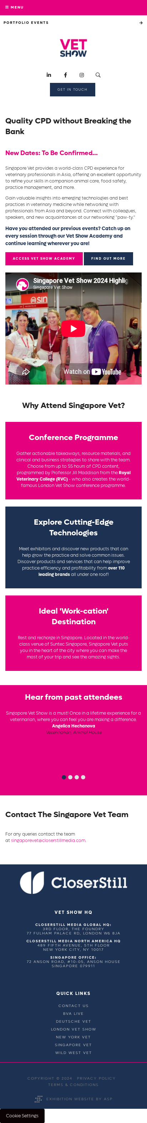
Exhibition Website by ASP (79, 1099)
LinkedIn (49, 75)
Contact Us (74, 1005)
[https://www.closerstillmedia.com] (74, 892)
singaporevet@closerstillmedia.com (48, 840)
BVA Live (73, 1013)
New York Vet (73, 1037)
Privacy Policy (96, 1078)
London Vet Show (73, 1029)
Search (98, 75)
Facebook (65, 75)
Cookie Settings (22, 1116)
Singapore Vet (73, 1045)
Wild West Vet (73, 1052)
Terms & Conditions (73, 1085)
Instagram (82, 75)
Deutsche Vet (73, 1021)
